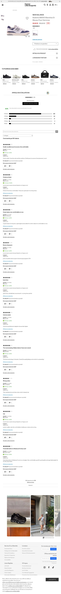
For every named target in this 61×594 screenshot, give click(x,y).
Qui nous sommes (26, 568)
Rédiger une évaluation (30, 103)
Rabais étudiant (8, 568)
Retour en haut (30, 482)
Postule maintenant (26, 566)
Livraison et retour (39, 58)
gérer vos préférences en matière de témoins (14, 582)
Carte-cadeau (7, 572)
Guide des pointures (37, 39)
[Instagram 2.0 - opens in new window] (44, 567)
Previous (26, 36)
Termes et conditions (9, 553)
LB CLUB (6, 566)
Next (29, 36)
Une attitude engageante (28, 572)
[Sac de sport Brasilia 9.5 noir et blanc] (44, 74)
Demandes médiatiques (9, 575)
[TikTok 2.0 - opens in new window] (53, 567)
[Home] (30, 5)
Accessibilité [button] (7, 559)
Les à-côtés (25, 570)
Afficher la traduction (8, 193)
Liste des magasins (9, 570)
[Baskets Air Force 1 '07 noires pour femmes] (7, 74)
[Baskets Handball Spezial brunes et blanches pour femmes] (35, 74)
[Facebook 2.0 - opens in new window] (49, 567)
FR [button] (56, 5)
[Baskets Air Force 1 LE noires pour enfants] (25, 74)
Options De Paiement (9, 557)
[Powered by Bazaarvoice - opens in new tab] (48, 538)
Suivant (31, 485)
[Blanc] (35, 32)
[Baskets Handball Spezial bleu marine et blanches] (54, 74)
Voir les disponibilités (53, 49)
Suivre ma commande (27, 551)
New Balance (38, 15)
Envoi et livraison (26, 548)
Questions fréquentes (9, 555)
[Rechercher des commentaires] (56, 131)
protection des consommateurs (29, 575)
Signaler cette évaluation (9, 169)
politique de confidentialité (15, 586)
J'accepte (52, 579)
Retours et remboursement (28, 553)
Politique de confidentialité (10, 551)
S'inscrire (53, 549)
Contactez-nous (8, 548)
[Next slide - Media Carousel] (57, 515)
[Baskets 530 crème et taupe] (16, 74)
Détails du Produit (39, 53)
